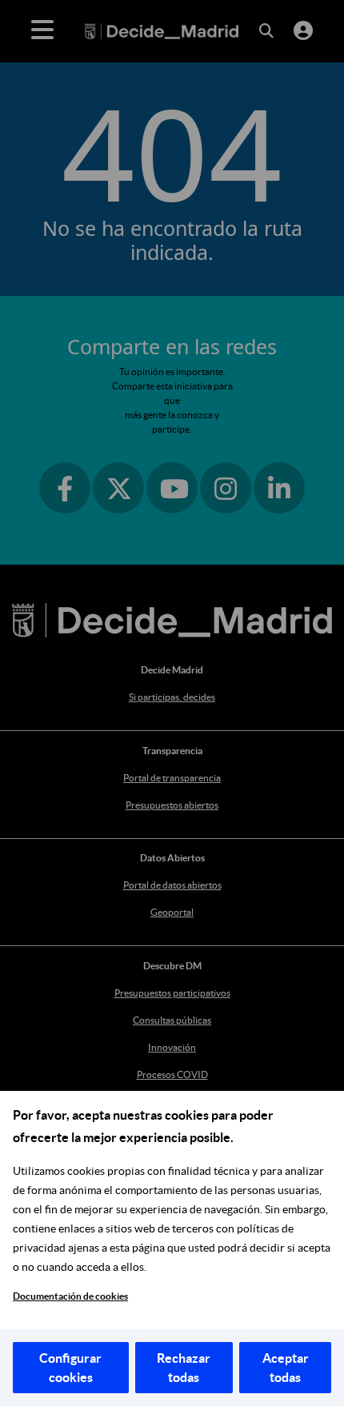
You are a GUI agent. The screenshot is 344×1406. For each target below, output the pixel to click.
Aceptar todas (285, 1367)
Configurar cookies (70, 1367)
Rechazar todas (183, 1367)
